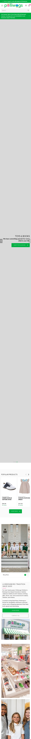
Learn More (15, 610)
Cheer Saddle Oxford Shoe (7, 498)
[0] (29, 5)
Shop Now (14, 511)
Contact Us (15, 615)
